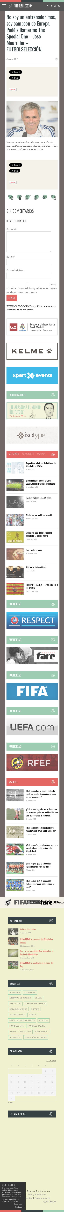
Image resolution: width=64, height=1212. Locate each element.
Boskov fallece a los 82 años (38, 498)
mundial (43, 1020)
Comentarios (28, 454)
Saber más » (19, 1204)
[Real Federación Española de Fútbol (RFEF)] (32, 770)
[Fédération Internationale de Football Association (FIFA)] (32, 699)
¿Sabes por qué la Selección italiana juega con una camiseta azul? (40, 884)
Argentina (30, 992)
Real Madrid (42, 1032)
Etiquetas (41, 454)
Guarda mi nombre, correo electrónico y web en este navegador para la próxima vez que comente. (31, 288)
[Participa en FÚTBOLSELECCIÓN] (32, 419)
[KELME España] (32, 359)
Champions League (35, 1004)
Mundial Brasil (36, 1026)
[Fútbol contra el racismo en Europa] (32, 663)
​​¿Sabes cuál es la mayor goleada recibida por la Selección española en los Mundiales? (41, 794)
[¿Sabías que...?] (45, 199)
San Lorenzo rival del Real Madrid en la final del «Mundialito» (36, 952)
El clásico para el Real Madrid (39, 515)
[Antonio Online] (11, 199)
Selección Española (36, 1037)
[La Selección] (19, 199)
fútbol (33, 1015)
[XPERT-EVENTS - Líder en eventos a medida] (32, 383)
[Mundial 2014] (53, 199)
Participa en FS (42, 1198)
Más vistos (14, 454)
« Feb (10, 1102)
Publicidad (27, 1198)
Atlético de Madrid (20, 998)
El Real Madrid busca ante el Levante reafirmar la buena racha (40, 482)
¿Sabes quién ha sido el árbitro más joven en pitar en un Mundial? (41, 829)
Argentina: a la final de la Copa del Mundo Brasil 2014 (41, 464)
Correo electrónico (15, 270)
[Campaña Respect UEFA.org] (32, 628)
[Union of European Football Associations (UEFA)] (32, 735)
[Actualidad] (28, 199)
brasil (38, 998)
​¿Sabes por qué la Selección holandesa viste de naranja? (38, 865)
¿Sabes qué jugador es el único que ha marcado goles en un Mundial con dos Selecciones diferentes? (42, 812)
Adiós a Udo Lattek (28, 929)
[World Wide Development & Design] (32, 443)
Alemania (15, 992)
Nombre (10, 256)
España (35, 1009)
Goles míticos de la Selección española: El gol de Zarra (39, 534)
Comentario (11, 229)
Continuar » (19, 1207)
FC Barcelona (17, 1015)
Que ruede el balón (34, 550)
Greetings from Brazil (22, 1020)
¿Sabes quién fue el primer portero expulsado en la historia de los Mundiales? (42, 848)
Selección (15, 1037)
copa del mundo (18, 1009)
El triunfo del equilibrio (36, 567)
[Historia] (36, 199)
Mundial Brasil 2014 (20, 1032)
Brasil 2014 (15, 1004)
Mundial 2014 (17, 1026)
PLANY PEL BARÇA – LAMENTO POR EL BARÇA (42, 586)
